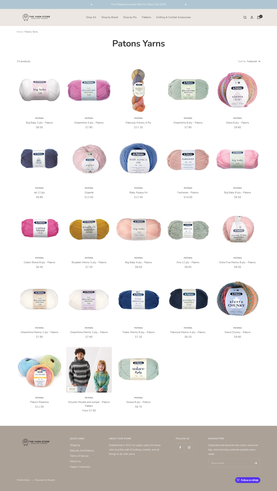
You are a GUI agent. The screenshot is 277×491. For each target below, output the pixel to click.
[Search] (245, 17)
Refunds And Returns (82, 450)
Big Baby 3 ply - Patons (39, 122)
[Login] (251, 17)
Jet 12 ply (39, 192)
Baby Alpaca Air (138, 192)
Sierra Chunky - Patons (238, 332)
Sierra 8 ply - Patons (237, 122)
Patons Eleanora (39, 402)
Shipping (75, 445)
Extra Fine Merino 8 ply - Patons (237, 262)
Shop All (91, 17)
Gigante (89, 192)
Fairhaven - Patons (188, 192)
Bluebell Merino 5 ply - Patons (89, 262)
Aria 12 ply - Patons (187, 262)
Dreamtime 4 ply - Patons (89, 122)
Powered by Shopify (45, 480)
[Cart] (258, 17)
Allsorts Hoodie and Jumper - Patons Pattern (89, 404)
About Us (75, 461)
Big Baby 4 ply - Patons (138, 262)
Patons (39, 118)
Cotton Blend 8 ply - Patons (39, 262)
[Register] (255, 463)
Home (20, 31)
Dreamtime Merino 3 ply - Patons (89, 332)
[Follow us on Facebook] (180, 447)
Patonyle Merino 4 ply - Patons (188, 332)
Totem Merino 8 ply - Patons (138, 332)
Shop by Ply (130, 17)
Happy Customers (80, 467)
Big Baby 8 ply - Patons (237, 192)
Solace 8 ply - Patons (138, 402)
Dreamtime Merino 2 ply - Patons (39, 332)
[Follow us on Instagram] (189, 447)
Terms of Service (79, 456)
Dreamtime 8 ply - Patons (188, 122)
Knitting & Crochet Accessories (173, 17)
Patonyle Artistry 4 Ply (138, 122)
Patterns (146, 17)
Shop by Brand (109, 17)
